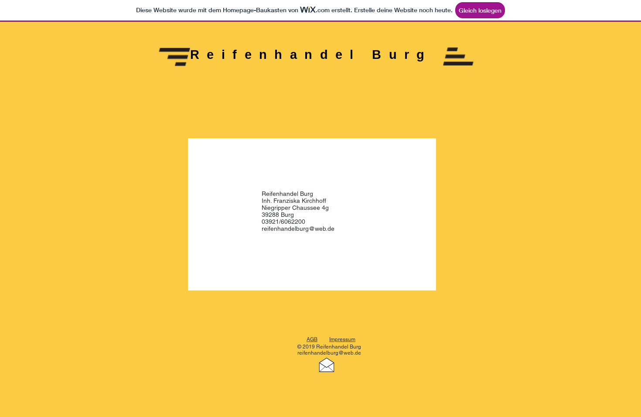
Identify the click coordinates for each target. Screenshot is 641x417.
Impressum (342, 339)
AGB (312, 339)
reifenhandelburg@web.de (298, 228)
